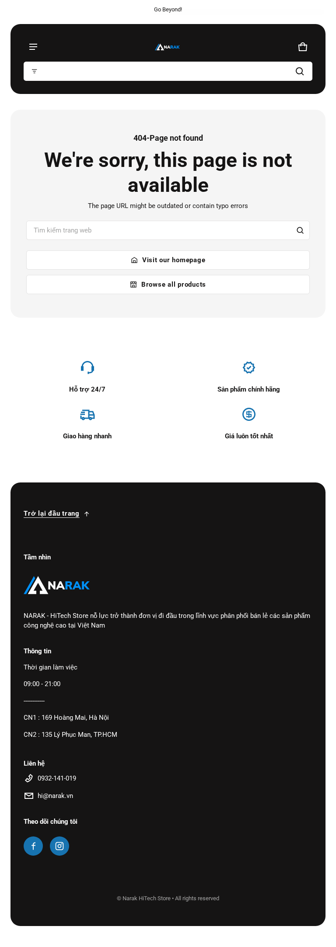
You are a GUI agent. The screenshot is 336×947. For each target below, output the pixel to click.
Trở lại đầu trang (52, 513)
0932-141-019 (57, 778)
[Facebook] (33, 846)
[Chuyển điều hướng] (33, 46)
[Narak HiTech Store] (168, 47)
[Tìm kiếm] (300, 230)
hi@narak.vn (55, 796)
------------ (34, 701)
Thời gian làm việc (50, 667)
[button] (168, 71)
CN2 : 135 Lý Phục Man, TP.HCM (70, 735)
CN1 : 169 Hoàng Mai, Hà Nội (66, 718)
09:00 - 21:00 (42, 684)
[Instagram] (59, 846)
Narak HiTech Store (146, 898)
